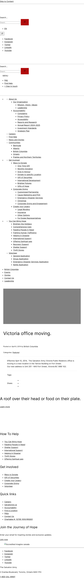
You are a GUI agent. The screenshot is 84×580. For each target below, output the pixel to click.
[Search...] (25, 22)
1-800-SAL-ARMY (7, 577)
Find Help (8, 83)
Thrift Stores (9, 456)
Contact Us (9, 278)
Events (7, 272)
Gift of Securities (11, 477)
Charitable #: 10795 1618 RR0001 (18, 519)
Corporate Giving (11, 483)
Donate (6, 91)
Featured (16, 352)
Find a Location (11, 511)
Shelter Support (11, 447)
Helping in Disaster (12, 453)
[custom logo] (6, 14)
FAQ (6, 80)
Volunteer (8, 486)
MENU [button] (5, 76)
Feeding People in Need (14, 445)
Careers (7, 502)
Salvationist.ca (10, 505)
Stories (7, 275)
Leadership (9, 281)
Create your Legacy (12, 480)
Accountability (10, 508)
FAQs (6, 513)
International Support (13, 450)
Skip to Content (7, 1)
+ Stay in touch (11, 86)
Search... (4, 17)
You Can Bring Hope (13, 442)
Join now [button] (4, 539)
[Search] (25, 71)
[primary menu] (2, 55)
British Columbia (11, 269)
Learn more (5, 407)
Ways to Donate (11, 475)
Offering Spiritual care (13, 459)
